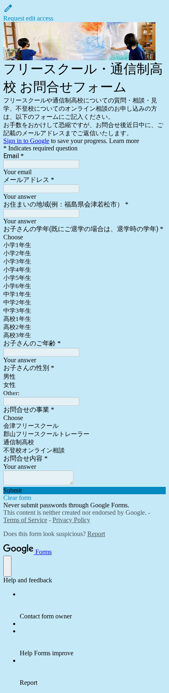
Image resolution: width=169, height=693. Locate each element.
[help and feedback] (7, 566)
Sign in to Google (26, 140)
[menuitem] (93, 605)
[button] (84, 12)
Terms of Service (25, 519)
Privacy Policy (71, 519)
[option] (84, 237)
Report (96, 533)
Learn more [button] (124, 140)
